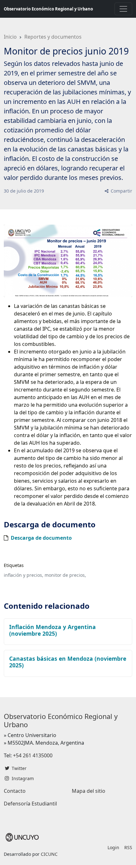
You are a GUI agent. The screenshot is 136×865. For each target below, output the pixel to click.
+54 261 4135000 (33, 755)
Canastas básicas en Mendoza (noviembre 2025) (67, 662)
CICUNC (49, 854)
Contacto (15, 790)
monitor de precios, (65, 575)
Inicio (10, 36)
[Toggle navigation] (123, 9)
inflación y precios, (23, 575)
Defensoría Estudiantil (30, 803)
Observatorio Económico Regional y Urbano (48, 9)
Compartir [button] (120, 191)
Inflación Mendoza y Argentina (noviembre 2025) (52, 630)
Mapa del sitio (88, 790)
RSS (128, 847)
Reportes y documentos (53, 36)
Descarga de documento (41, 537)
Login (113, 847)
